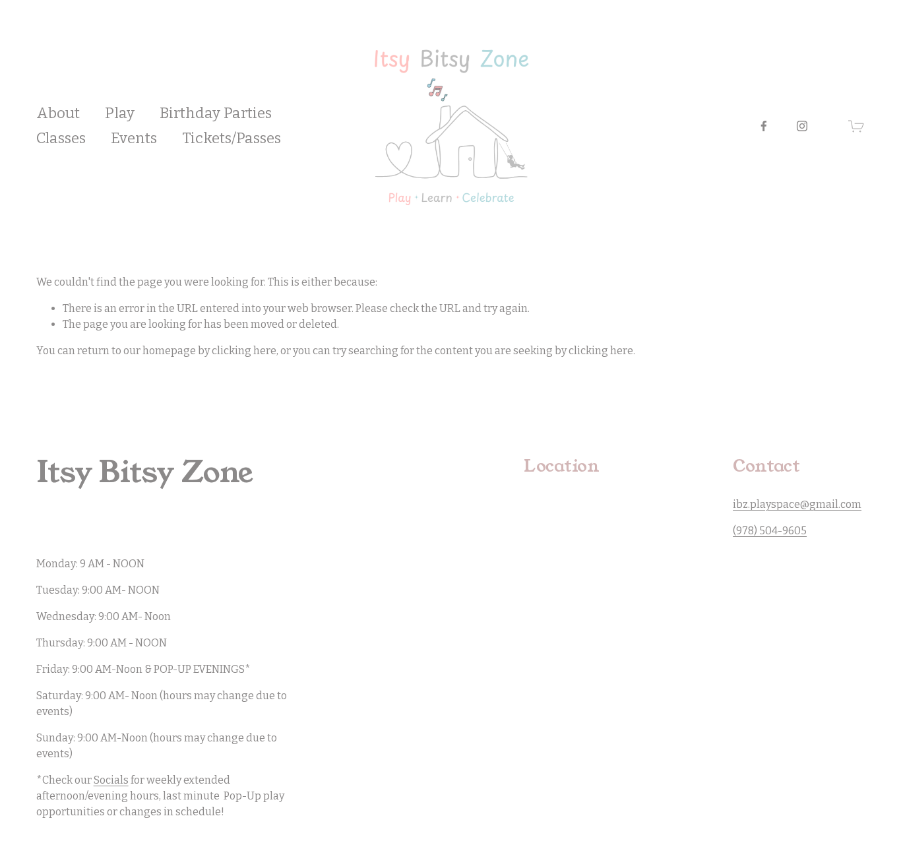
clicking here (244, 350)
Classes (61, 138)
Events (134, 138)
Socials (111, 780)
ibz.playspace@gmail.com (797, 504)
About (58, 113)
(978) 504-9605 (770, 530)
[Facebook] (763, 126)
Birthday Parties (216, 113)
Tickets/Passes (231, 138)
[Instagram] (802, 126)
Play (120, 113)
